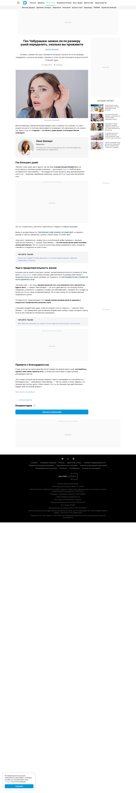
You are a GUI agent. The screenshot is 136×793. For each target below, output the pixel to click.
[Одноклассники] (68, 458)
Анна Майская (30, 392)
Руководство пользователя (91, 468)
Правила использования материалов (41, 465)
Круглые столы (77, 7)
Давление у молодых (44, 7)
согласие (8, 781)
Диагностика (88, 3)
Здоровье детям (101, 3)
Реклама (62, 462)
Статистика (63, 468)
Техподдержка (74, 468)
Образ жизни (50, 3)
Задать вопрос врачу (74, 462)
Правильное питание (64, 3)
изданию (65, 169)
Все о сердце (77, 3)
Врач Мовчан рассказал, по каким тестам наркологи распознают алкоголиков (49, 323)
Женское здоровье (28, 7)
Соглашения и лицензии (48, 462)
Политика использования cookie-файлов (93, 465)
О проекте (34, 462)
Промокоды (88, 7)
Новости (33, 3)
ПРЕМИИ (97, 7)
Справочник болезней (108, 7)
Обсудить (59, 65)
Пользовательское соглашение (66, 465)
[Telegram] (73, 458)
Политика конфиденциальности (94, 462)
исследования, (26, 275)
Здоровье (41, 3)
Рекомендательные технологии (46, 468)
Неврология (57, 7)
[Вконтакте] (62, 458)
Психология (66, 7)
